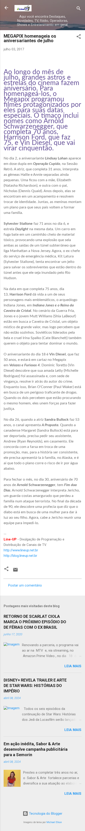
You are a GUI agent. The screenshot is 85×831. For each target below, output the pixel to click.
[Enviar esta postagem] (15, 571)
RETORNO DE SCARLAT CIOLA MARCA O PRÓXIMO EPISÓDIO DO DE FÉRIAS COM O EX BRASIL (35, 622)
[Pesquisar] (78, 9)
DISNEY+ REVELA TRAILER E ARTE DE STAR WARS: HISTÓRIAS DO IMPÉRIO (35, 685)
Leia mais (72, 666)
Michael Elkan (54, 822)
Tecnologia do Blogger (45, 813)
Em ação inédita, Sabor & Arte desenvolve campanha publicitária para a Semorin (36, 749)
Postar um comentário (25, 585)
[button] (78, 37)
